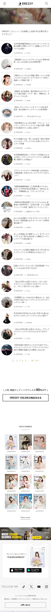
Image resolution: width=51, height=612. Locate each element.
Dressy (25, 4)
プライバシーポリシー (25, 599)
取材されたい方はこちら (40, 599)
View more (25, 517)
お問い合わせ (25, 605)
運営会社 (6, 599)
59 (33, 360)
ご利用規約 (14, 599)
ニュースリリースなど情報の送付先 (25, 595)
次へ (37, 360)
